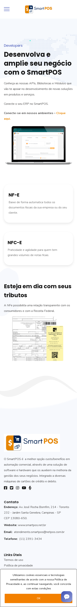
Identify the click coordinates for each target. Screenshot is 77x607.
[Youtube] (24, 488)
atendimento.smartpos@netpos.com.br (39, 532)
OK (38, 598)
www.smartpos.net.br (32, 525)
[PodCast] (30, 488)
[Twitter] (11, 488)
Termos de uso (13, 560)
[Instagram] (17, 488)
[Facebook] (5, 488)
